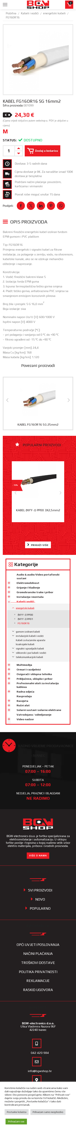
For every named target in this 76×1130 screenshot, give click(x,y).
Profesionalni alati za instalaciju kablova (38, 685)
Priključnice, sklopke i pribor (35, 678)
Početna (11, 13)
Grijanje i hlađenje (28, 587)
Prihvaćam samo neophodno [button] (48, 1112)
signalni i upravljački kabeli (30, 648)
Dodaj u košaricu (46, 150)
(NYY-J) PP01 (25, 618)
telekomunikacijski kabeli (29, 657)
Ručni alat (23, 705)
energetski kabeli (54, 13)
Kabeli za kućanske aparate (30, 640)
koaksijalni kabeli (25, 644)
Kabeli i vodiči (30, 13)
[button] (7, 400)
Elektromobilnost (28, 582)
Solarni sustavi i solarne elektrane (39, 710)
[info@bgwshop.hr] (36, 1061)
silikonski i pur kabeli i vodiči (31, 652)
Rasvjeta (22, 700)
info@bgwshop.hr (40, 1071)
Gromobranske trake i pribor (35, 592)
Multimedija (24, 664)
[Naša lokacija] (36, 1079)
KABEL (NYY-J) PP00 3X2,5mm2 (38, 510)
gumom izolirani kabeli (28, 631)
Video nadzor (25, 719)
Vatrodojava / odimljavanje (34, 714)
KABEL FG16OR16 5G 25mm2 (38, 424)
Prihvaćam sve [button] (16, 1121)
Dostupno (33, 140)
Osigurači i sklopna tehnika (34, 674)
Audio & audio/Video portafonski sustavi (38, 576)
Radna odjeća (25, 691)
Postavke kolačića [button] (16, 1112)
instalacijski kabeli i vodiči (30, 636)
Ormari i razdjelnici (29, 669)
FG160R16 (13, 17)
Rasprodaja (24, 696)
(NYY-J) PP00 (25, 614)
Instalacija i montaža (30, 596)
